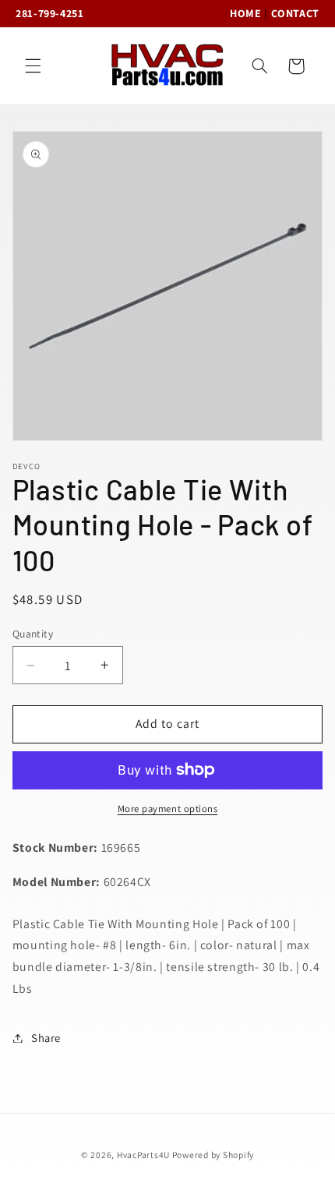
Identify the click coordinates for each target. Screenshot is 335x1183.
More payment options (168, 808)
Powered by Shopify (213, 1154)
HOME (246, 13)
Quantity (32, 634)
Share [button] (46, 1037)
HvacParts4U (143, 1154)
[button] (33, 66)
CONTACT (295, 13)
